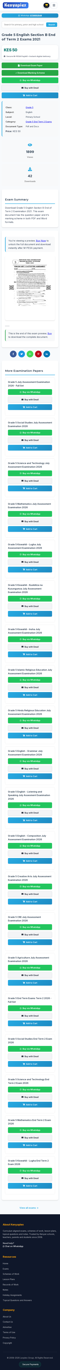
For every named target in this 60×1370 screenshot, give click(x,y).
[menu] (54, 5)
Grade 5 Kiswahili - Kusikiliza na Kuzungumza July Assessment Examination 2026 (25, 589)
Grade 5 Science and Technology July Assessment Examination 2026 (29, 465)
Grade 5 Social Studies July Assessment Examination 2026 (30, 424)
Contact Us (8, 1322)
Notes (5, 1290)
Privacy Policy (9, 1337)
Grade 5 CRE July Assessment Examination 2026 (24, 919)
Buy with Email (32, 88)
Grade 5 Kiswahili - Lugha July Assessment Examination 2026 (25, 546)
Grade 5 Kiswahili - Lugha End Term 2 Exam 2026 (28, 1162)
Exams (6, 1269)
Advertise (7, 1327)
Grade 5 (29, 107)
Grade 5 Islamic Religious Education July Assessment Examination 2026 (30, 671)
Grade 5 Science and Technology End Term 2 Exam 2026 (28, 1081)
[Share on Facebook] (13, 354)
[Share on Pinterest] (38, 354)
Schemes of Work (11, 1274)
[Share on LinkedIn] (46, 354)
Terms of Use (9, 1332)
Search (51, 25)
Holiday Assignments (12, 1295)
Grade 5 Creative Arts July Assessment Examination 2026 (29, 878)
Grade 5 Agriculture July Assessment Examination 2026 (28, 959)
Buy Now (41, 240)
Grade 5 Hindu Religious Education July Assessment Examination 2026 (29, 712)
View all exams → (29, 1207)
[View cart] (46, 5)
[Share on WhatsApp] (30, 354)
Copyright (7, 1343)
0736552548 (36, 15)
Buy (50, 333)
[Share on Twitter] (21, 354)
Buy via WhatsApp (31, 80)
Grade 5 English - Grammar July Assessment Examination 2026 (25, 753)
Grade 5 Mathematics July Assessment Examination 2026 (29, 505)
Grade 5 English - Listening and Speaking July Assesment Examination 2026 (29, 795)
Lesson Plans (9, 1279)
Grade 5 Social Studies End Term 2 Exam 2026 (30, 1040)
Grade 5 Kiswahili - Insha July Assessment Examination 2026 (25, 631)
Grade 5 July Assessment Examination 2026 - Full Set (29, 384)
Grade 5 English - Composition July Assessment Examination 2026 (27, 837)
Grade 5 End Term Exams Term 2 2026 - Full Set (29, 1000)
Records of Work (11, 1284)
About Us (7, 1316)
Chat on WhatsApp (13, 1246)
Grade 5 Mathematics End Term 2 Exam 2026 (29, 1122)
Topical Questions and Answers (17, 1300)
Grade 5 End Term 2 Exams (39, 121)
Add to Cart (31, 95)
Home (5, 1263)
